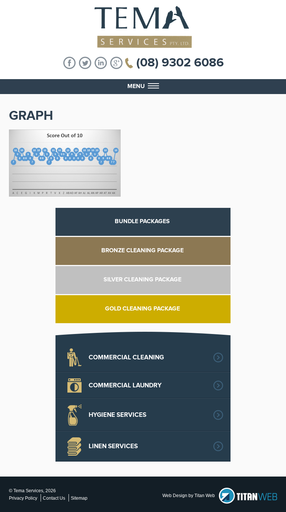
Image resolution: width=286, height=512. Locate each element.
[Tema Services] (143, 27)
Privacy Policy (23, 498)
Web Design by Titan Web (188, 495)
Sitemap (79, 498)
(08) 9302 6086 (180, 62)
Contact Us (54, 498)
